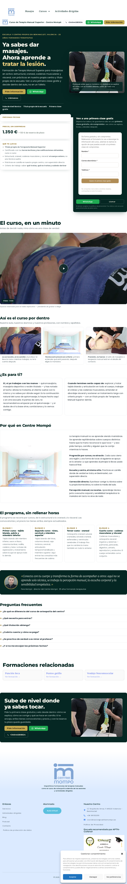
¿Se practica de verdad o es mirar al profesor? (28, 639)
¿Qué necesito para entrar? (17, 618)
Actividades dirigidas (67, 11)
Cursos (43, 11)
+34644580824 (75, 22)
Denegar (93, 877)
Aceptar (72, 877)
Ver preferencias (113, 877)
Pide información (114, 22)
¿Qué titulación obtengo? (16, 625)
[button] (122, 854)
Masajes (29, 11)
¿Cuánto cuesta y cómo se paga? (21, 632)
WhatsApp (96, 22)
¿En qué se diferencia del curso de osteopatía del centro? (34, 611)
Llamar (112, 202)
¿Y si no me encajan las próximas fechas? (25, 645)
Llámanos (13, 98)
